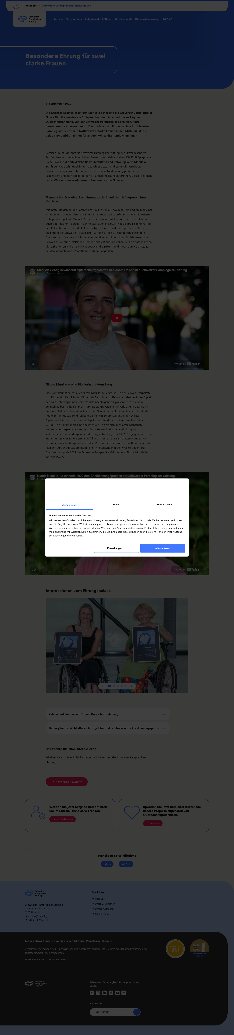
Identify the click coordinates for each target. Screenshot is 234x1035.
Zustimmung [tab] (69, 505)
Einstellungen (114, 548)
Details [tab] (117, 504)
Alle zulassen (162, 548)
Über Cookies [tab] (164, 504)
